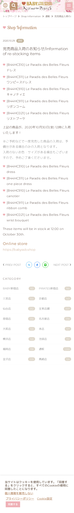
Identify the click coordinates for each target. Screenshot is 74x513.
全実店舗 (54, 308)
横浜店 (18, 339)
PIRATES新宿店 (54, 288)
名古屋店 (54, 318)
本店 (54, 329)
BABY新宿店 (18, 288)
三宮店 (18, 298)
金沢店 (18, 359)
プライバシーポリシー (20, 498)
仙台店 (18, 308)
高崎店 (54, 359)
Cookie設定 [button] (44, 498)
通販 (54, 349)
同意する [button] (13, 504)
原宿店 (18, 318)
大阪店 (18, 329)
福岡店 (18, 349)
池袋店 (54, 339)
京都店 (54, 298)
